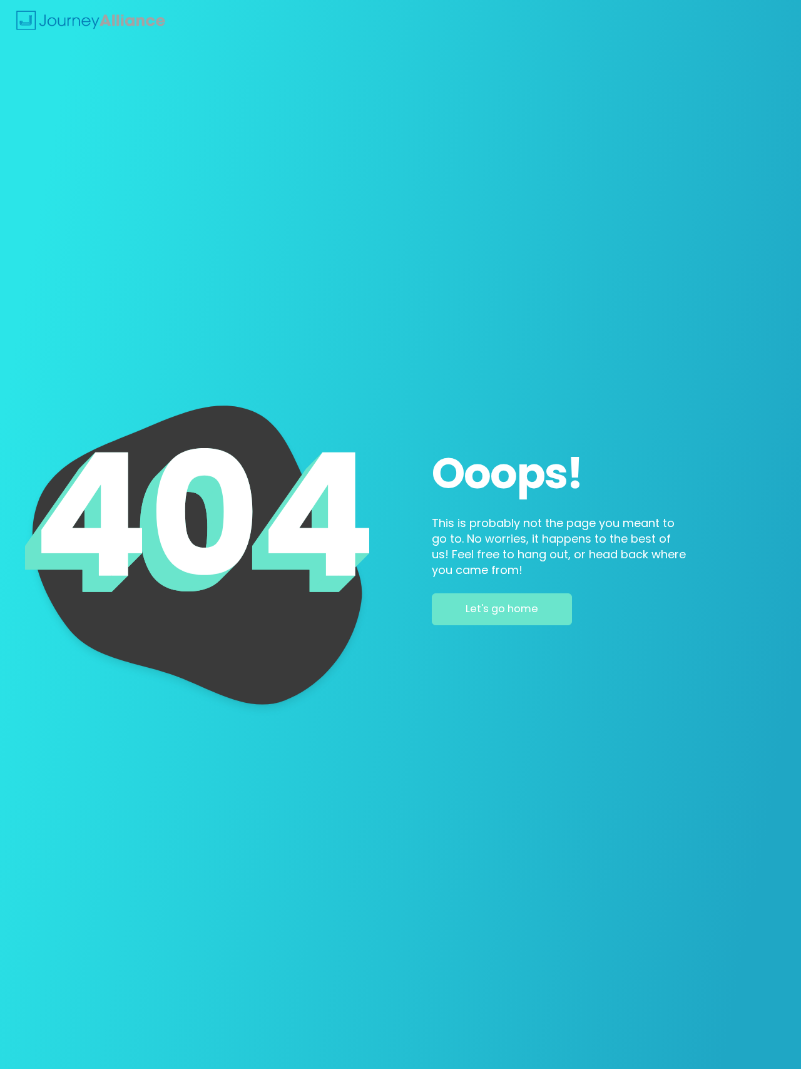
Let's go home (502, 608)
